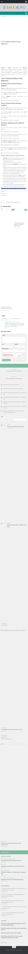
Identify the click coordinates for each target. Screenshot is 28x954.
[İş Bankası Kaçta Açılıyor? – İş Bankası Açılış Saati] (3, 571)
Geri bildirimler (15, 318)
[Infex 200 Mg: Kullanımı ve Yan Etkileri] (3, 472)
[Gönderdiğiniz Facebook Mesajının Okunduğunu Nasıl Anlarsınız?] (20, 214)
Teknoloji (3, 16)
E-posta (16, 344)
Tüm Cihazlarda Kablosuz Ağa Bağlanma (13, 202)
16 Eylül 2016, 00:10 (16, 322)
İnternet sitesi (5, 348)
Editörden (3, 858)
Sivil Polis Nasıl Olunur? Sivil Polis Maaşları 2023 (12, 879)
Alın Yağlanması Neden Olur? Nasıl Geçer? (12, 729)
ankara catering (4, 625)
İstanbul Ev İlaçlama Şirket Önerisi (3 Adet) (11, 933)
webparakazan (8, 322)
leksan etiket (3, 737)
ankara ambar (4, 942)
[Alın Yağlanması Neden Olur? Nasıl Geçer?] (14, 678)
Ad (3, 344)
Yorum (4, 335)
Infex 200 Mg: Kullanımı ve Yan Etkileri (15, 426)
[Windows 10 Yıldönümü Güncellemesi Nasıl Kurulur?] (7, 256)
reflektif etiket (4, 735)
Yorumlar (5, 318)
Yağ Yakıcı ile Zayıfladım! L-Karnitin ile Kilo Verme (12, 866)
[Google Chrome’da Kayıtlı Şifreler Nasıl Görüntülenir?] (14, 791)
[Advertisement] (14, 30)
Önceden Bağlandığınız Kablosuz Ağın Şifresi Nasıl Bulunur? (13, 188)
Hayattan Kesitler (10, 858)
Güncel (8, 425)
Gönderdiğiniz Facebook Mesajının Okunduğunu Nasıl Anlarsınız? (19, 224)
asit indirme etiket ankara (6, 738)
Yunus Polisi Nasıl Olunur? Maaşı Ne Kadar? (11, 860)
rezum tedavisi (4, 623)
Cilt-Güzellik (4, 727)
